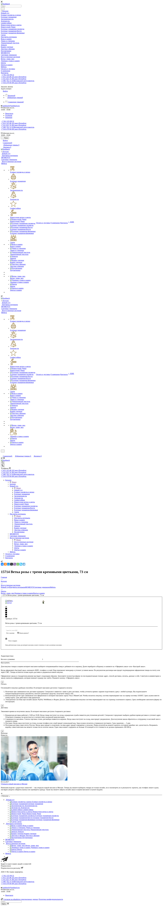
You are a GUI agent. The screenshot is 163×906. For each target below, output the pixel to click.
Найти (4, 904)
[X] (11, 564)
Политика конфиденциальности (51, 899)
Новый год (18, 490)
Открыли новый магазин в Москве (14, 784)
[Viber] (14, 564)
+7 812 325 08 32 (7, 75)
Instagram (8, 117)
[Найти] (3, 8)
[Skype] (21, 564)
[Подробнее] (1, 793)
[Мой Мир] (8, 564)
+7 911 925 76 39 (13, 79)
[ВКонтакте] (2, 564)
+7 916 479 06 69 (14, 83)
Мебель (53, 587)
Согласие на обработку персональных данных (20, 899)
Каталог (13, 484)
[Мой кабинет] (2, 454)
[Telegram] (24, 564)
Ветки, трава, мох (7, 593)
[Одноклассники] (5, 564)
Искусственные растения (23, 542)
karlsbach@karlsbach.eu (11, 106)
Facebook (8, 115)
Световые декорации (42, 587)
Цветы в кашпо (39, 593)
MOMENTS (29, 587)
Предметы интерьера (22, 518)
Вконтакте (9, 113)
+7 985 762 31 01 (17, 81)
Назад (14, 482)
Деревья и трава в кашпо (23, 593)
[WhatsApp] (17, 564)
